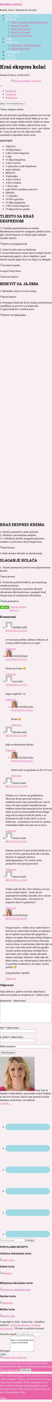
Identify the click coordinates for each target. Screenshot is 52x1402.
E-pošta (11, 1037)
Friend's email (8, 1334)
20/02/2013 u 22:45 (16, 630)
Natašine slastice (11, 4)
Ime (9, 1027)
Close (3, 1398)
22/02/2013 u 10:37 (16, 659)
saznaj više (13, 1369)
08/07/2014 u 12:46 (16, 879)
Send (3, 1354)
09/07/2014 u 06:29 (16, 918)
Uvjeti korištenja (20, 1325)
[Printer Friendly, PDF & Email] (4, 607)
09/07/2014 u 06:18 (22, 760)
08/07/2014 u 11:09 (16, 735)
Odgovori (11, 648)
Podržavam (25, 1370)
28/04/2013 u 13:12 (16, 684)
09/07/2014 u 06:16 (22, 710)
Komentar (13, 1000)
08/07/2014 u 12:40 (16, 786)
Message (5, 1350)
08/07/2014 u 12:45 (16, 841)
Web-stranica (7, 1046)
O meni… (5, 1103)
